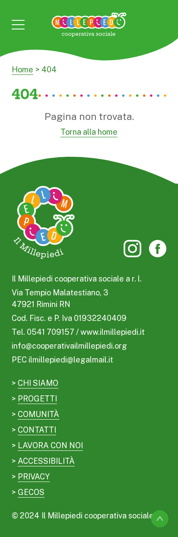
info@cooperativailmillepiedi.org (69, 345)
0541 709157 (50, 331)
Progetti (37, 398)
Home (22, 69)
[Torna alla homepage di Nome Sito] (89, 25)
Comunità (38, 414)
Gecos (31, 492)
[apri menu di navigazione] (18, 24)
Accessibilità (46, 461)
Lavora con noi (50, 445)
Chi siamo (38, 383)
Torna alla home (89, 131)
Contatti (37, 429)
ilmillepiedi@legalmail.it (71, 359)
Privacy (34, 476)
